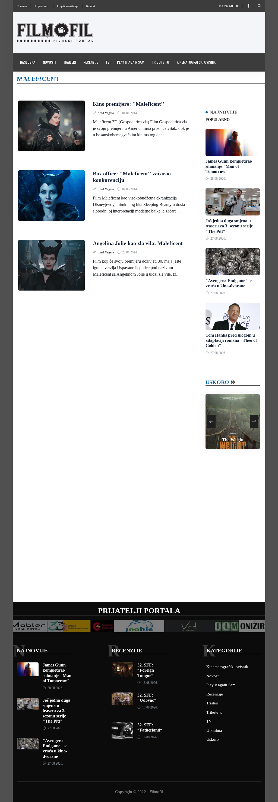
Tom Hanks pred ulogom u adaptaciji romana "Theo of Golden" (231, 340)
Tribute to (160, 62)
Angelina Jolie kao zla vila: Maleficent (138, 243)
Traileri (69, 62)
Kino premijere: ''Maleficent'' (128, 104)
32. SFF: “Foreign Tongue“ (145, 670)
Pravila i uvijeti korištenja (41, 80)
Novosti (49, 62)
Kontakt (91, 6)
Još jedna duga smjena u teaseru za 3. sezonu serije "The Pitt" (229, 225)
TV (107, 62)
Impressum (42, 6)
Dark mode (229, 6)
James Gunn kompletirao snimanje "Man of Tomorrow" (229, 166)
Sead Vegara (106, 113)
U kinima (214, 730)
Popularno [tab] (218, 120)
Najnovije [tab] (224, 112)
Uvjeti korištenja (67, 6)
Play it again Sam (130, 62)
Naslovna (27, 62)
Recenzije (90, 62)
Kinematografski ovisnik (196, 62)
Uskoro (217, 382)
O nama (22, 6)
